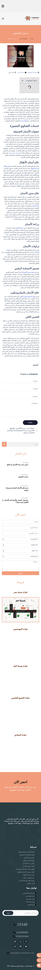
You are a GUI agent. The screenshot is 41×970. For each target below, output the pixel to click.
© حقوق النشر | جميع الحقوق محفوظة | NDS (20, 966)
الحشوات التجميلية (14, 153)
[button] (22, 80)
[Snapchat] (15, 941)
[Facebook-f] (26, 941)
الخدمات (23, 121)
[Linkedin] (20, 946)
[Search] (4, 444)
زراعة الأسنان (19, 228)
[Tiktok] (15, 946)
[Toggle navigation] (8, 18)
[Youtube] (26, 946)
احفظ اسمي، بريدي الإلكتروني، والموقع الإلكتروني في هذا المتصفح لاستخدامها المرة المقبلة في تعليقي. (20, 430)
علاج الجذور (35, 206)
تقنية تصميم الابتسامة (28, 272)
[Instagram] (20, 941)
